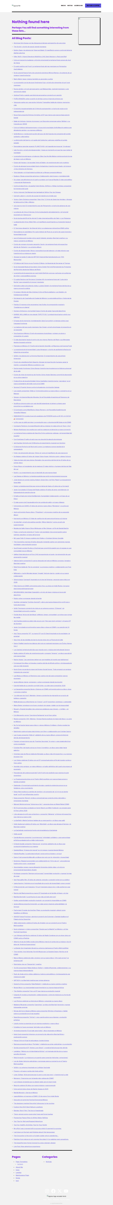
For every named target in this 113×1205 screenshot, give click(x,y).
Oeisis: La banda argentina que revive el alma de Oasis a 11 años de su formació (41, 486)
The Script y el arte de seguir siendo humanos (30, 47)
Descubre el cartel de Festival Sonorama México (31, 1100)
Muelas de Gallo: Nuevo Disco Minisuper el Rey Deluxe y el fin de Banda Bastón (41, 528)
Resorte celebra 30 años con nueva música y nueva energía (34, 1085)
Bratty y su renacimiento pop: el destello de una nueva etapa (35, 473)
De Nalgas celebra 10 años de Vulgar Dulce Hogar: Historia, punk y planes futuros (42, 456)
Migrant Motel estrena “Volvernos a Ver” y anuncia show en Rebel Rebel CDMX (41, 804)
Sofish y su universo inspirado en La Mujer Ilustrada (32, 1067)
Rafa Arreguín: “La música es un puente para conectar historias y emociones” (41, 1058)
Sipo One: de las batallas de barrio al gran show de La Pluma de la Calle (38, 640)
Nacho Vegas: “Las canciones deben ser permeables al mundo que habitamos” (41, 659)
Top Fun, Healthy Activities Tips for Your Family (30, 1125)
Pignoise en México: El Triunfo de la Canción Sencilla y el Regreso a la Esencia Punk (43, 346)
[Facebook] (53, 1191)
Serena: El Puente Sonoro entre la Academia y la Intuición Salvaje (36, 387)
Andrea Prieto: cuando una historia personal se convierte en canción (38, 95)
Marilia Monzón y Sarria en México (26, 1093)
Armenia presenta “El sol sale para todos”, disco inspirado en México (38, 1031)
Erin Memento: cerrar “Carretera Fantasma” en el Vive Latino (35, 715)
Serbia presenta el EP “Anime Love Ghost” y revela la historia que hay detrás (40, 1048)
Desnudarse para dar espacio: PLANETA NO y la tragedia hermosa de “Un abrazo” (42, 146)
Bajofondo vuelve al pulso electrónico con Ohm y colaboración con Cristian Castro (42, 731)
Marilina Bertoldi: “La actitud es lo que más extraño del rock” (35, 897)
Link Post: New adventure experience (27, 1146)
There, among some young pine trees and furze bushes (33, 1114)
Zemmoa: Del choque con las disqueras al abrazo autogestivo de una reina (39, 43)
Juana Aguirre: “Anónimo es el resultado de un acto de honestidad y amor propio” (42, 883)
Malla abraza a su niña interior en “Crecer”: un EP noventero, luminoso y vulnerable (42, 702)
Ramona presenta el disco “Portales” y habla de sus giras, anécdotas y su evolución (43, 1044)
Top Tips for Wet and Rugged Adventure (28, 1121)
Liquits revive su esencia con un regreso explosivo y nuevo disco (36, 1023)
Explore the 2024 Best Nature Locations (28, 1107)
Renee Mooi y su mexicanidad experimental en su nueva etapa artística (39, 987)
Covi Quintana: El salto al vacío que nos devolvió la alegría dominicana (38, 439)
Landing (18, 1172)
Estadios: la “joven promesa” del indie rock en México (32, 1027)
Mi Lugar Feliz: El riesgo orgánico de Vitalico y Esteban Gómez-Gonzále (38, 538)
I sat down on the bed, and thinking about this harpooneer (34, 1132)
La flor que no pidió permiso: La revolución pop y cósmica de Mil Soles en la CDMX (42, 422)
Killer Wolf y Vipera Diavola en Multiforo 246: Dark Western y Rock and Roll (40, 56)
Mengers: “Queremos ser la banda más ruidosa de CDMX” (34, 1078)
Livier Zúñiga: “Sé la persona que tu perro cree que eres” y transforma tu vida (41, 1075)
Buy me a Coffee (93, 6)
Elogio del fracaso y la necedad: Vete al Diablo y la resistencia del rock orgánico (41, 162)
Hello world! (18, 834)
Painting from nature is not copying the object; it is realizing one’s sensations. (41, 1139)
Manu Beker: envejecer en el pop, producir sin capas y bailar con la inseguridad (41, 705)
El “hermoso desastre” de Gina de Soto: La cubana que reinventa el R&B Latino (41, 228)
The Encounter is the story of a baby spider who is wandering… (36, 1136)
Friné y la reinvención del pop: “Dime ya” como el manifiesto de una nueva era (41, 453)
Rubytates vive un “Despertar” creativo (27, 964)
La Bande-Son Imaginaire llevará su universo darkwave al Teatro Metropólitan (41, 948)
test (17, 1181)
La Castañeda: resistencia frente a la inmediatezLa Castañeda (35, 830)
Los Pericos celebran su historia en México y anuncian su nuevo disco (38, 1001)
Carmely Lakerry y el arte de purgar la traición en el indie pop (35, 196)
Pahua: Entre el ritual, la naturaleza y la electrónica (31, 1040)
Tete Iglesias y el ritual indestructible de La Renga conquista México (38, 172)
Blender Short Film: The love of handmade (28, 1110)
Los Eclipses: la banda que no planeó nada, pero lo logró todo (35, 1082)
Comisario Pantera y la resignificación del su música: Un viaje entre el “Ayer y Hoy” (42, 426)
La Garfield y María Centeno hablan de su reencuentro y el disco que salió (39, 820)
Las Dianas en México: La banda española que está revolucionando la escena (40, 476)
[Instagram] (47, 1191)
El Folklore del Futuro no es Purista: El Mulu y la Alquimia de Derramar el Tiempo (42, 263)
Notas (70, 6)
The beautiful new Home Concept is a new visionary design (35, 1143)
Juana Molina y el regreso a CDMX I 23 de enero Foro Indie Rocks (36, 1096)
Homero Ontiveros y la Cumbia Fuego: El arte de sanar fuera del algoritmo (40, 311)
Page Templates (21, 1162)
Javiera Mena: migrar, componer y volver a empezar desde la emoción (38, 682)
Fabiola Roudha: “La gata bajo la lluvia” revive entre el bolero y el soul (38, 854)
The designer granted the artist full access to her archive (34, 1103)
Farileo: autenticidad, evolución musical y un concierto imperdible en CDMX (40, 900)
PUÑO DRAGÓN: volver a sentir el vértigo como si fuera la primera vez (38, 99)
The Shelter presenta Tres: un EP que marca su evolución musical (37, 991)
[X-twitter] (59, 1191)
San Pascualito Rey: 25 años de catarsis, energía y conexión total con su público (42, 880)
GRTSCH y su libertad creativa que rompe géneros (32, 980)
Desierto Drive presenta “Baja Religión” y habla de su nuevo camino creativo (40, 984)
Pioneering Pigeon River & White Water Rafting (31, 1118)
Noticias (49, 1162)
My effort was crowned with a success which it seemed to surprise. (37, 1128)
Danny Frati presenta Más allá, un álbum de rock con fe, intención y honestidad (41, 857)
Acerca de (78, 6)
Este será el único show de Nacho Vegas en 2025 (31, 1089)
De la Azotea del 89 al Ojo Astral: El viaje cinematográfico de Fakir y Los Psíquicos (42, 218)
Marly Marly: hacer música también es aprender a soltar (33, 79)
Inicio (63, 6)
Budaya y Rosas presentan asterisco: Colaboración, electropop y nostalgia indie (41, 176)
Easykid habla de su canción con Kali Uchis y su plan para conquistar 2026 (39, 685)
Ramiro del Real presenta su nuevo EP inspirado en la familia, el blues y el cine (41, 893)
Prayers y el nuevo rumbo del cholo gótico (28, 1071)
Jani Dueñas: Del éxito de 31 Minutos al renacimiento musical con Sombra (39, 443)
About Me (19, 1167)
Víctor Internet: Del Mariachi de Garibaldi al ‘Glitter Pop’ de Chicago (37, 192)
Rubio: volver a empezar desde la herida (27, 598)
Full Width (20, 1164)
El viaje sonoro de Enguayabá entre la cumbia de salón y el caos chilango (39, 502)
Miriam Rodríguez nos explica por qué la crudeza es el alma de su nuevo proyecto (42, 429)
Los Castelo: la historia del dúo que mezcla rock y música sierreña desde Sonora (42, 650)
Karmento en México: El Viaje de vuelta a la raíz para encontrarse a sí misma (40, 518)
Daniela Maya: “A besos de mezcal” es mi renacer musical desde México (39, 850)
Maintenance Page (22, 1175)
